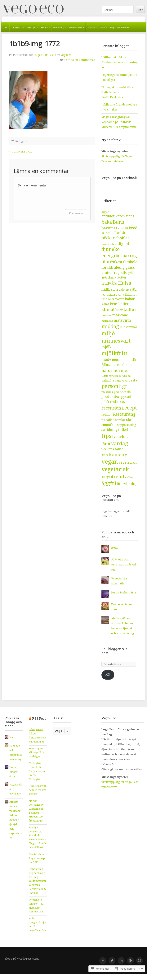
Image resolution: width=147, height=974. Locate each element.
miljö (108, 333)
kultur (130, 309)
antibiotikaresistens (117, 216)
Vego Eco (33, 10)
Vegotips (31, 27)
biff (125, 228)
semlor (120, 420)
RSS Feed (39, 718)
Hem (5, 27)
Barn (118, 222)
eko (116, 249)
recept (129, 408)
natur (107, 370)
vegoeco (66, 54)
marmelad (107, 321)
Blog (112, 27)
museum (119, 360)
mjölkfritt (114, 353)
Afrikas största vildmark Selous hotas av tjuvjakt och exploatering (15, 819)
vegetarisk (115, 469)
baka (106, 222)
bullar (115, 233)
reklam (106, 414)
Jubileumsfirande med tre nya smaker (38, 789)
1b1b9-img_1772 (22, 151)
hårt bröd (126, 289)
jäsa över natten (112, 299)
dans (114, 244)
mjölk (106, 347)
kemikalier (119, 304)
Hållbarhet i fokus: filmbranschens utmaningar (119, 62)
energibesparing (119, 255)
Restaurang (124, 414)
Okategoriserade (111, 375)
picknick (107, 392)
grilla (131, 273)
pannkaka (121, 380)
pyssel (126, 397)
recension (111, 407)
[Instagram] (139, 960)
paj (129, 375)
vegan (109, 461)
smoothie (108, 425)
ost (124, 375)
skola (131, 420)
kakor (130, 299)
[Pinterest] (130, 960)
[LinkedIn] (121, 960)
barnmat (109, 228)
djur (106, 249)
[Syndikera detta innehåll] (30, 718)
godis (122, 273)
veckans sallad (112, 449)
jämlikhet (109, 294)
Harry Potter (117, 277)
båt (122, 233)
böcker (108, 238)
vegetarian (128, 462)
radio (114, 402)
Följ (107, 674)
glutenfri (109, 272)
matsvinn (122, 320)
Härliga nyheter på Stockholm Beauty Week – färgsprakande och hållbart (38, 837)
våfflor (129, 477)
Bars (120, 228)
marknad (120, 315)
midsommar (128, 327)
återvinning (127, 484)
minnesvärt (116, 341)
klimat (108, 309)
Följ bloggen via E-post (116, 651)
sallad (110, 420)
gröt (104, 277)
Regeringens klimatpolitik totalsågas (36, 752)
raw (122, 402)
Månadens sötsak (116, 365)
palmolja (107, 380)
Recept (44, 27)
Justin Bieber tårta (123, 592)
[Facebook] (102, 960)
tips (106, 436)
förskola (130, 262)
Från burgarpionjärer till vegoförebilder (38, 926)
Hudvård (109, 283)
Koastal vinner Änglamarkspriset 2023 (37, 858)
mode (106, 359)
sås (103, 429)
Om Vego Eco (17, 27)
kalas (105, 304)
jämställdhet (127, 294)
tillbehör (125, 429)
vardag (119, 443)
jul (134, 289)
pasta (132, 380)
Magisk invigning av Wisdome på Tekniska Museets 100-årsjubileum (118, 122)
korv (119, 310)
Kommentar (76, 213)
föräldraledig (113, 267)
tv (114, 436)
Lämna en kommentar (79, 59)
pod (116, 392)
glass (130, 267)
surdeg (131, 425)
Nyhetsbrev (123, 27)
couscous (106, 244)
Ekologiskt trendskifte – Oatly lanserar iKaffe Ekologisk (117, 92)
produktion (110, 397)
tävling (122, 436)
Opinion (91, 27)
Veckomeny (58, 27)
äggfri (108, 483)
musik (131, 360)
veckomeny (114, 454)
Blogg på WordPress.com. (22, 958)
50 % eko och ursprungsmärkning (123, 564)
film (105, 261)
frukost (116, 262)
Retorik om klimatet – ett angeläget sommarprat (36, 905)
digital (123, 243)
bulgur (105, 233)
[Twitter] (112, 960)
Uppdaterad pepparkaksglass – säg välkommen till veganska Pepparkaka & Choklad (38, 881)
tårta (105, 444)
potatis (125, 392)
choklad (122, 238)
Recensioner (75, 27)
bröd (133, 228)
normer (121, 370)
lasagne (106, 315)
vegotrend (112, 476)
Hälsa (102, 27)
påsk (105, 402)
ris (103, 420)
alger (105, 211)
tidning (111, 430)
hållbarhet (110, 289)
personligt (114, 386)
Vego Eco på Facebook (119, 178)
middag (110, 326)
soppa (121, 425)
